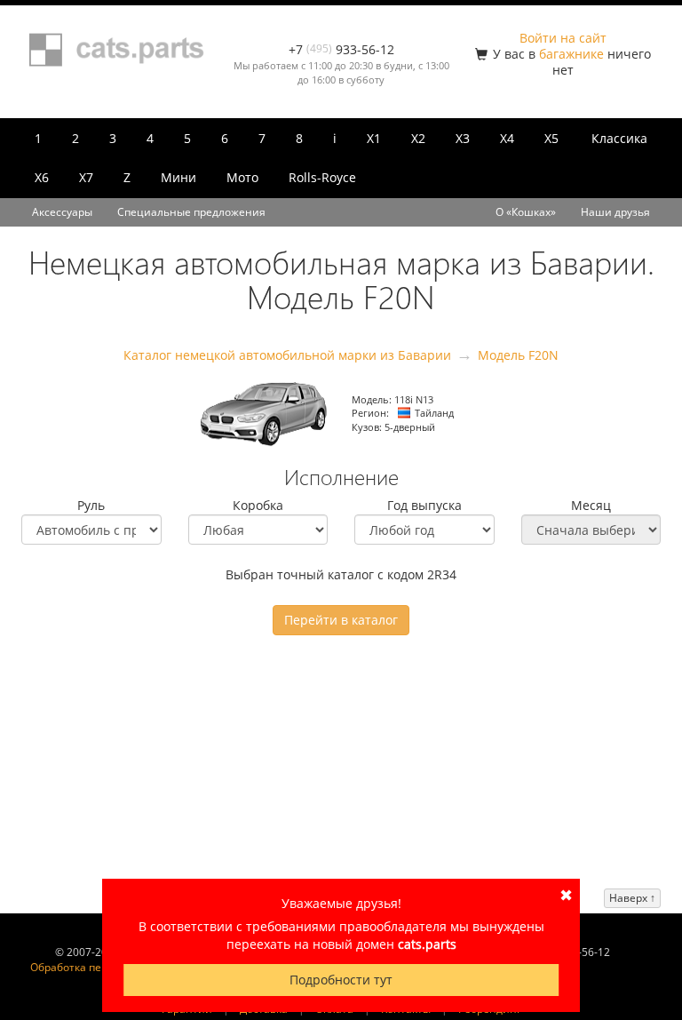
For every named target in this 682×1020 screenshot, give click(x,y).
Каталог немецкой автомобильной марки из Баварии (287, 355)
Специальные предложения (191, 211)
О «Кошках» (526, 211)
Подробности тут (341, 979)
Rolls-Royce (322, 177)
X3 (463, 138)
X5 (551, 138)
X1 (374, 138)
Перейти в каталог (341, 619)
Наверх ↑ (632, 897)
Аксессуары (62, 211)
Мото (242, 177)
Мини (178, 177)
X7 (86, 177)
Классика (619, 138)
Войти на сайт (563, 37)
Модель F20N (518, 355)
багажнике (571, 53)
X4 (507, 138)
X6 (42, 177)
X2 (418, 138)
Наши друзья (615, 211)
